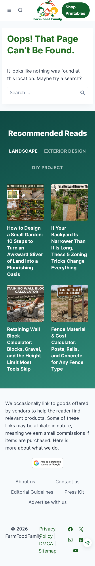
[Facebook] (70, 529)
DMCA (46, 543)
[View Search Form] (20, 10)
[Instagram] (70, 540)
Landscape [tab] (23, 151)
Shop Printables (75, 10)
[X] (81, 529)
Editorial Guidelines (32, 492)
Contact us (67, 481)
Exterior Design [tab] (65, 151)
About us (25, 481)
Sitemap (48, 551)
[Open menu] (9, 10)
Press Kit (74, 492)
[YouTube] (75, 550)
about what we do (38, 448)
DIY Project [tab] (47, 167)
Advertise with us (47, 502)
